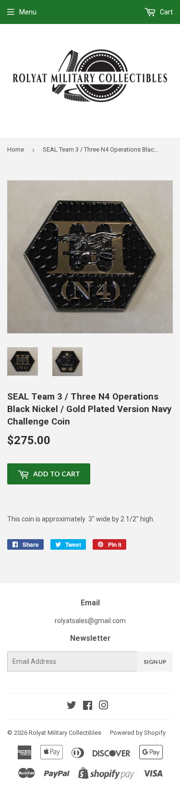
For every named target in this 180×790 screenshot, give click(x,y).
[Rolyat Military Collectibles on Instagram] (103, 706)
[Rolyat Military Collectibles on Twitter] (71, 706)
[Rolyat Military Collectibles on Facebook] (88, 706)
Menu (27, 12)
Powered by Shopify (138, 732)
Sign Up (155, 661)
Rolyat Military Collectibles (65, 732)
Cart (165, 12)
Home (15, 149)
